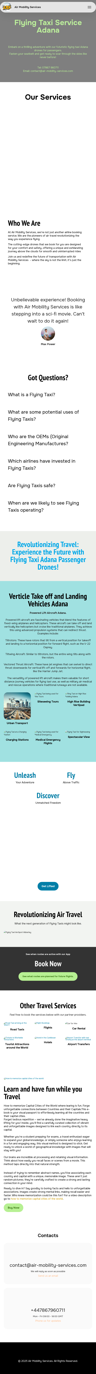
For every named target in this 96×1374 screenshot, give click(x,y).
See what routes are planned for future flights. (48, 976)
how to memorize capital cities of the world (37, 1198)
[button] (48, 394)
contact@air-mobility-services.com (48, 1265)
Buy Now (13, 1207)
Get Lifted (48, 886)
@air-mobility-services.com (56, 71)
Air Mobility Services (28, 7)
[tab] (48, 394)
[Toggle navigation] (89, 7)
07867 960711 (50, 67)
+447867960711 (48, 1310)
